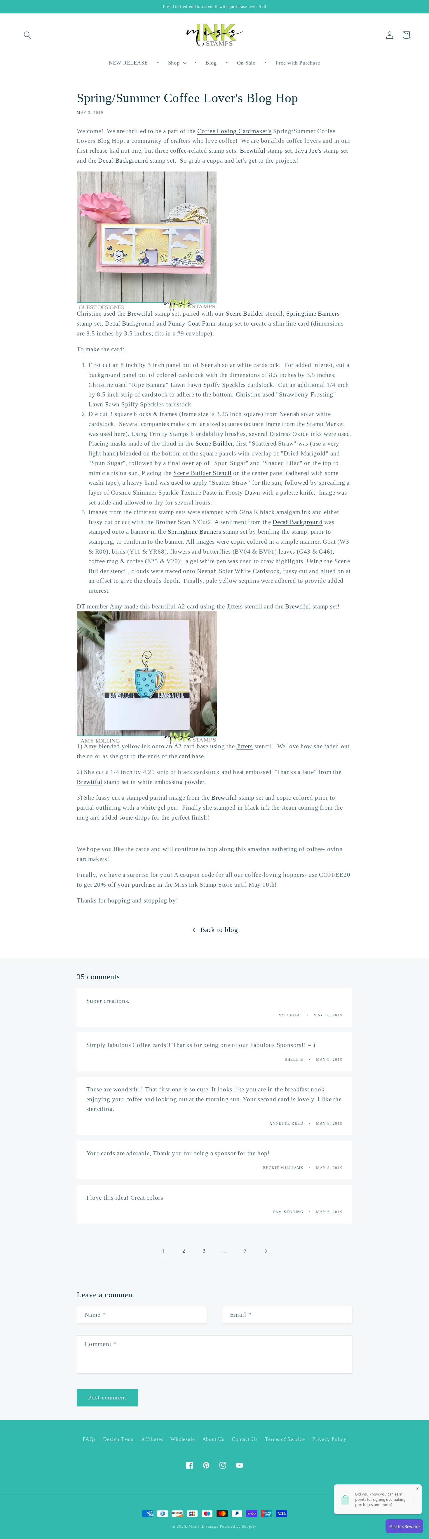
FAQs (89, 1439)
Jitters (235, 606)
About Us (213, 1439)
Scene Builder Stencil (202, 472)
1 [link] (163, 1251)
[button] (27, 35)
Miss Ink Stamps (204, 1526)
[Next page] (265, 1251)
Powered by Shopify (238, 1526)
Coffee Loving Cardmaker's (234, 131)
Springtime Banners (313, 313)
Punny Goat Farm (192, 323)
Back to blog (219, 929)
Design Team (118, 1439)
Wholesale (182, 1439)
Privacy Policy (329, 1439)
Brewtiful (253, 150)
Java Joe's (308, 150)
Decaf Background (123, 160)
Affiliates (152, 1439)
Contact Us (245, 1439)
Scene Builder (245, 313)
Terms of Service (285, 1439)
